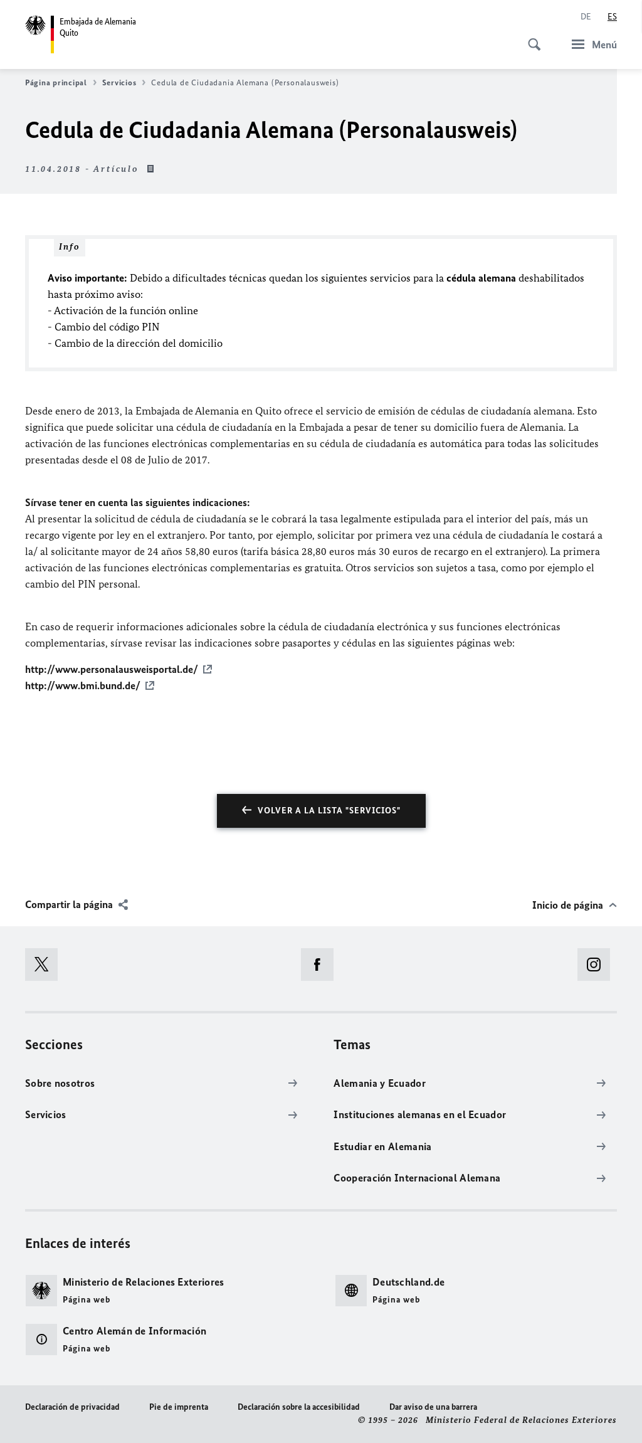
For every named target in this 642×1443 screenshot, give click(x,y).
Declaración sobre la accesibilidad (299, 1407)
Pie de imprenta (178, 1407)
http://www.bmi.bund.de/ (82, 685)
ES (612, 16)
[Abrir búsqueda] (530, 38)
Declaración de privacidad (72, 1407)
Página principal (56, 82)
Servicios (119, 82)
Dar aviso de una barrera (433, 1407)
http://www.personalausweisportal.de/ (111, 669)
